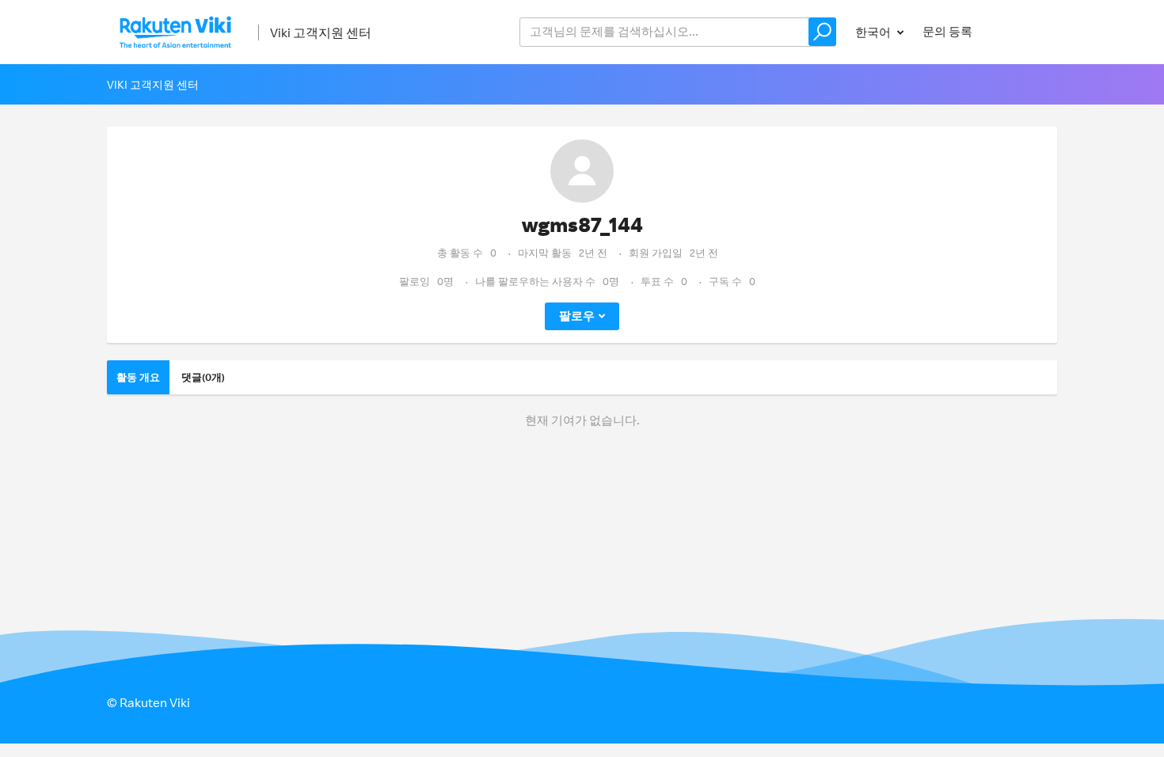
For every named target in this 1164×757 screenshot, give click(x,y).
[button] (822, 31)
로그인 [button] (1024, 31)
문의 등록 (947, 31)
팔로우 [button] (577, 315)
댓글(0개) (203, 377)
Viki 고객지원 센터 (320, 32)
